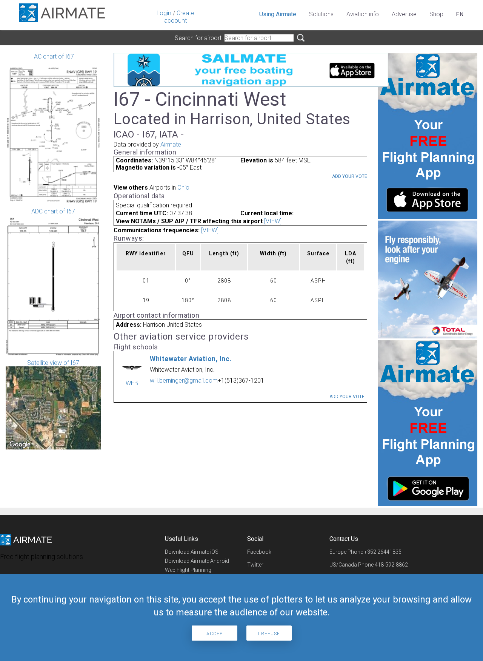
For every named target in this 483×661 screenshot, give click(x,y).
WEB (132, 383)
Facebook (259, 552)
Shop (436, 14)
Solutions (321, 14)
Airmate (170, 144)
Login (164, 13)
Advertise (404, 14)
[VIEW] (272, 221)
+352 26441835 (382, 552)
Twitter (255, 565)
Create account (179, 16)
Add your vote (349, 176)
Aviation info (362, 14)
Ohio (183, 187)
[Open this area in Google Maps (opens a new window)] (20, 444)
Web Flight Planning (188, 570)
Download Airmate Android (197, 561)
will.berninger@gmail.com (184, 380)
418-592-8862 (391, 565)
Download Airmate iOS (191, 552)
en (460, 14)
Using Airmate (277, 14)
